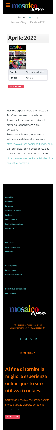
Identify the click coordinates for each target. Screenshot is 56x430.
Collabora (9, 229)
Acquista (16, 86)
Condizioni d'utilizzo (13, 275)
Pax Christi (9, 243)
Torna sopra (26, 352)
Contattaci (9, 197)
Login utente (10, 293)
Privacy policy (11, 270)
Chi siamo (9, 202)
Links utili (9, 252)
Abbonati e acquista (14, 211)
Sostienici (9, 215)
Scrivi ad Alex (11, 220)
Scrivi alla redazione (14, 224)
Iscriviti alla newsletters (15, 289)
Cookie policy (11, 266)
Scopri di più (12, 409)
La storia (9, 206)
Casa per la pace (12, 247)
